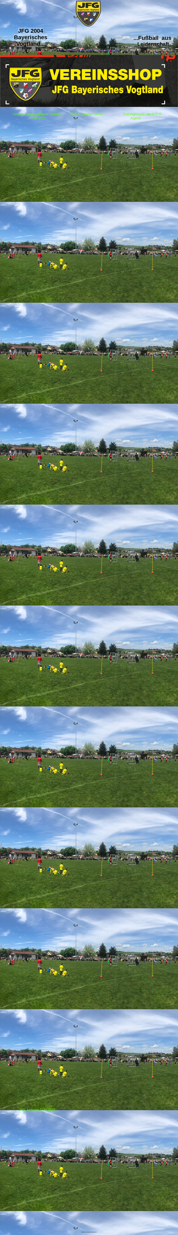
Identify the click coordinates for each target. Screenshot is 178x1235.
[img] (89, 14)
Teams (70, 51)
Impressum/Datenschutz (109, 51)
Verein (81, 51)
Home (61, 51)
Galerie (91, 51)
